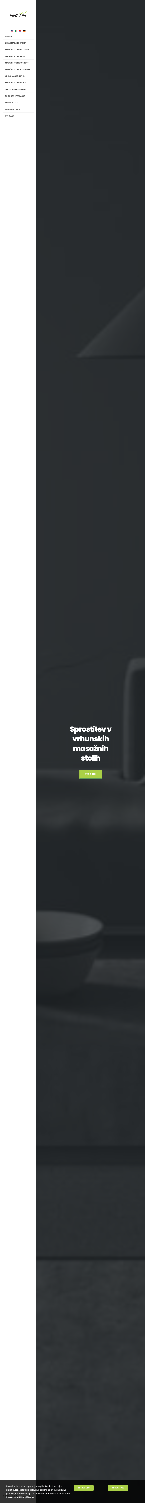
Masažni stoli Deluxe (15, 56)
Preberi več (84, 1488)
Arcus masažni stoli (15, 76)
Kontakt (9, 116)
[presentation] (43, 751)
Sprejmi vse (118, 1488)
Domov (8, 36)
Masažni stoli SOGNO (15, 82)
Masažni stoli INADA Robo (17, 49)
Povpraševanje (12, 109)
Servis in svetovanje (15, 89)
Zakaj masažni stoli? (15, 43)
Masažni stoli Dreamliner (17, 69)
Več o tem (90, 774)
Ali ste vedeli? (11, 102)
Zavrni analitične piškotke (20, 1497)
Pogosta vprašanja (15, 96)
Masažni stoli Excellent (17, 63)
